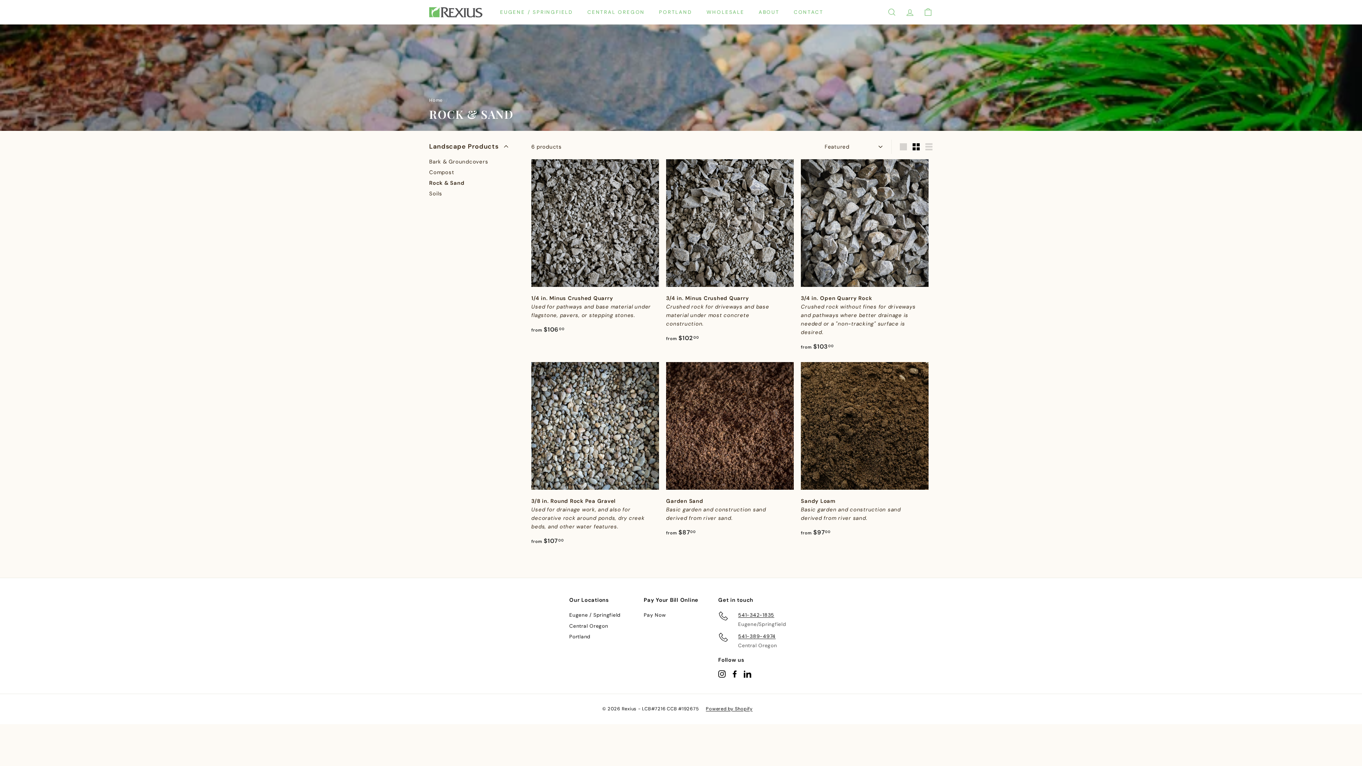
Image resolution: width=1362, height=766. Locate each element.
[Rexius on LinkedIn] (747, 674)
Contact (809, 12)
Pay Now (655, 615)
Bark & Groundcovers (458, 161)
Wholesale (725, 12)
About (769, 12)
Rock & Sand (446, 183)
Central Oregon (616, 12)
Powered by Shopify (729, 709)
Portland (675, 12)
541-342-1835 (756, 615)
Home (436, 100)
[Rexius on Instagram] (722, 674)
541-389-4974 (757, 636)
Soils (435, 193)
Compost (441, 172)
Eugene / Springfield (536, 12)
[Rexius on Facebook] (734, 674)
